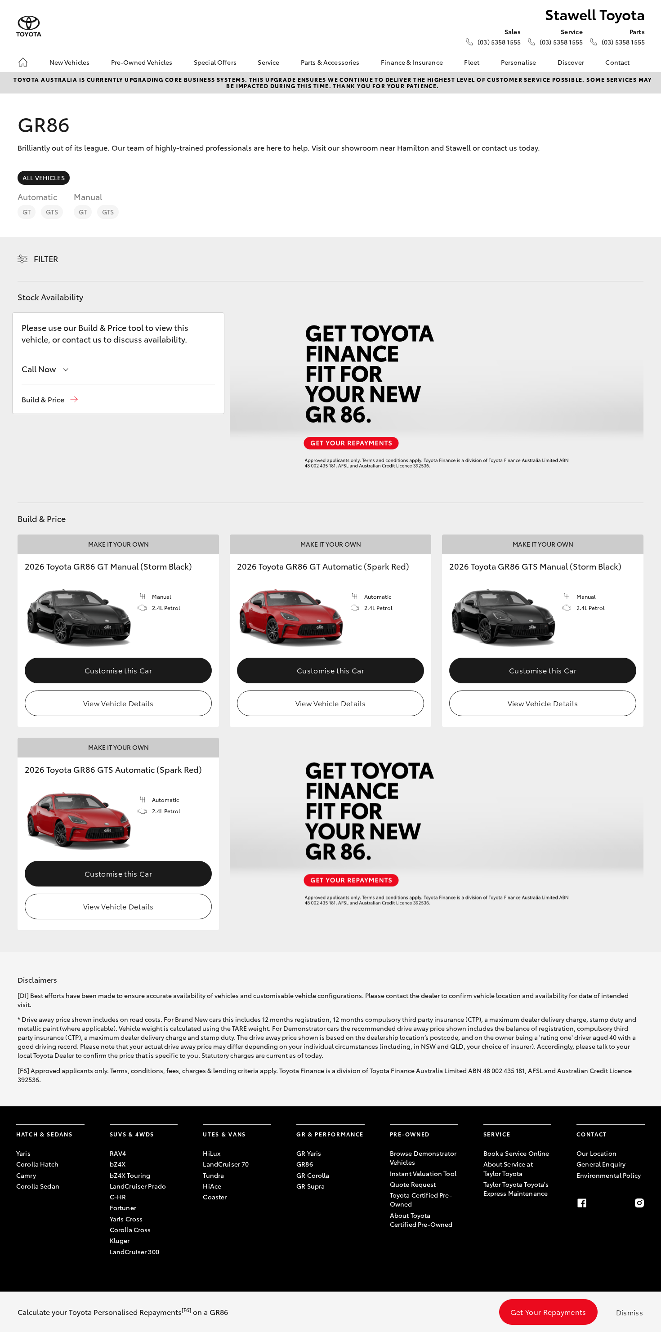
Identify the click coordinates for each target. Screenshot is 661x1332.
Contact (617, 62)
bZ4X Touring (130, 1175)
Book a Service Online (516, 1153)
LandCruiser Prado (138, 1185)
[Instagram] (639, 1203)
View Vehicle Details (118, 703)
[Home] (23, 62)
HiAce (212, 1185)
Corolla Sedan (37, 1185)
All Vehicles (43, 177)
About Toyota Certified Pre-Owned (421, 1220)
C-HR (118, 1196)
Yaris (23, 1153)
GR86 (304, 1163)
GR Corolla (312, 1175)
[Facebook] (581, 1203)
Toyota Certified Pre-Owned (421, 1199)
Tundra (213, 1175)
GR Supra (310, 1185)
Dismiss (629, 1312)
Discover (571, 62)
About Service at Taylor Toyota (508, 1168)
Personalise (518, 62)
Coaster (215, 1196)
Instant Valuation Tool (423, 1173)
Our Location (596, 1153)
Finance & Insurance (412, 62)
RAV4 (118, 1153)
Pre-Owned (410, 1134)
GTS (52, 211)
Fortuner (123, 1207)
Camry (26, 1175)
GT (26, 211)
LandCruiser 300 (134, 1251)
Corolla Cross (130, 1229)
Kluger (120, 1240)
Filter (46, 258)
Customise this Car (118, 670)
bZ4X (118, 1163)
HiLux (211, 1153)
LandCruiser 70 (226, 1163)
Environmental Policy (608, 1175)
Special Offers (215, 62)
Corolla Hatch (37, 1163)
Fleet (471, 62)
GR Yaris (308, 1153)
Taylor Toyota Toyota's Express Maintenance (516, 1189)
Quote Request (413, 1184)
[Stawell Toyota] (28, 26)
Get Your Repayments (548, 1311)
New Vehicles (69, 62)
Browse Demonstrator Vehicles (423, 1158)
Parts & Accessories (330, 62)
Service (268, 62)
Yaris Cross (126, 1218)
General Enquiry (600, 1163)
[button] (50, 399)
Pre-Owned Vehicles (142, 62)
